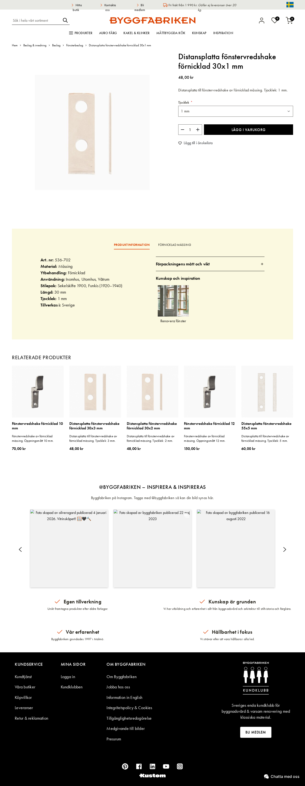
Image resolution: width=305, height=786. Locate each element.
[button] (69, 548)
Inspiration (223, 33)
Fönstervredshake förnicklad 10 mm (37, 426)
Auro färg (108, 33)
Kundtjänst (23, 676)
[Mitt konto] (261, 20)
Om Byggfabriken (122, 676)
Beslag (56, 45)
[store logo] (152, 20)
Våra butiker (25, 687)
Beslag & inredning (34, 45)
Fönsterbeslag (74, 45)
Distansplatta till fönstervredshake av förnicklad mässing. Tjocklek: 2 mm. (150, 438)
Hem (15, 45)
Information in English (124, 697)
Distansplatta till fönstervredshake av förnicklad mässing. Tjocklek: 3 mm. (93, 438)
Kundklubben (72, 687)
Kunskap (199, 33)
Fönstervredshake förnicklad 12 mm (209, 426)
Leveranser (24, 707)
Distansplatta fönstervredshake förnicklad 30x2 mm (152, 426)
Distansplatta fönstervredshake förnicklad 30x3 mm (94, 426)
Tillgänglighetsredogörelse (129, 718)
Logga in (68, 676)
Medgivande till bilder (126, 728)
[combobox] (36, 20)
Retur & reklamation (31, 718)
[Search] (65, 20)
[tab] (210, 264)
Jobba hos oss (118, 687)
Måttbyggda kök (170, 33)
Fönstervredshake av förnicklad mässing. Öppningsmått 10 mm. (33, 438)
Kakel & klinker (136, 33)
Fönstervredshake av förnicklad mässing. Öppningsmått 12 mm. (204, 438)
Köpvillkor (23, 697)
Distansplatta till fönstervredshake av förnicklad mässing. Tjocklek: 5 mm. (265, 438)
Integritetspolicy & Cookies (129, 707)
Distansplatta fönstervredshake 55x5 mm (266, 426)
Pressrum (114, 739)
